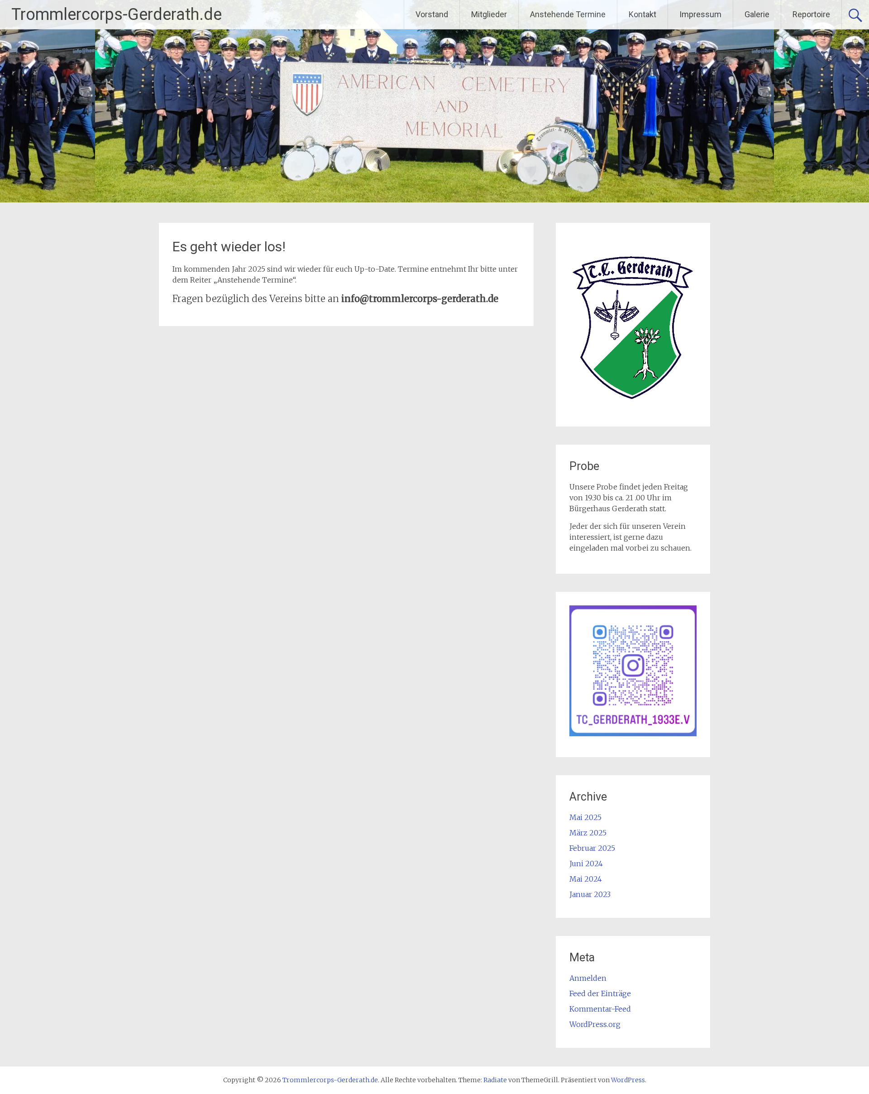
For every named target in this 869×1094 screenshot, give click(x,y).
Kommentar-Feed (600, 1008)
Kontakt (642, 14)
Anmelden (587, 978)
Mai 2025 (585, 817)
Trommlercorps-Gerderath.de (116, 14)
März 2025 (587, 832)
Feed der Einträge (600, 993)
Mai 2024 (585, 878)
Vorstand (431, 14)
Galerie (757, 14)
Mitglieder (489, 14)
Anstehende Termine (568, 14)
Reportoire (811, 14)
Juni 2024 (586, 863)
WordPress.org (595, 1024)
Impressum (700, 14)
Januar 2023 (590, 894)
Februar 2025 (592, 848)
